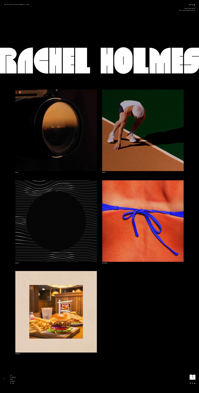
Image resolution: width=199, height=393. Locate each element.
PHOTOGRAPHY (12, 381)
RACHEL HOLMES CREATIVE (190, 8)
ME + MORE (12, 383)
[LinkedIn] (190, 5)
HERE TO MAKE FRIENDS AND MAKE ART (187, 10)
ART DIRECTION (13, 377)
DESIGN (11, 379)
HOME (11, 375)
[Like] (192, 5)
